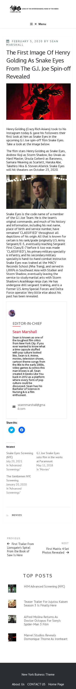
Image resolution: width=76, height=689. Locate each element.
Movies (17, 515)
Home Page (56, 684)
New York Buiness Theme (38, 674)
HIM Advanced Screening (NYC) (44, 586)
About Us (18, 684)
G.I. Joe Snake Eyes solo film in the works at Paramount (49, 457)
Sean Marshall (25, 331)
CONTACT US (36, 684)
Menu (42, 24)
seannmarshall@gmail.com (31, 406)
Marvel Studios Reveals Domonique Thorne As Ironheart (45, 637)
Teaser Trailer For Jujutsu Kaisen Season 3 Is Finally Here (46, 603)
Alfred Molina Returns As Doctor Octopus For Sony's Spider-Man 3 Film (42, 620)
